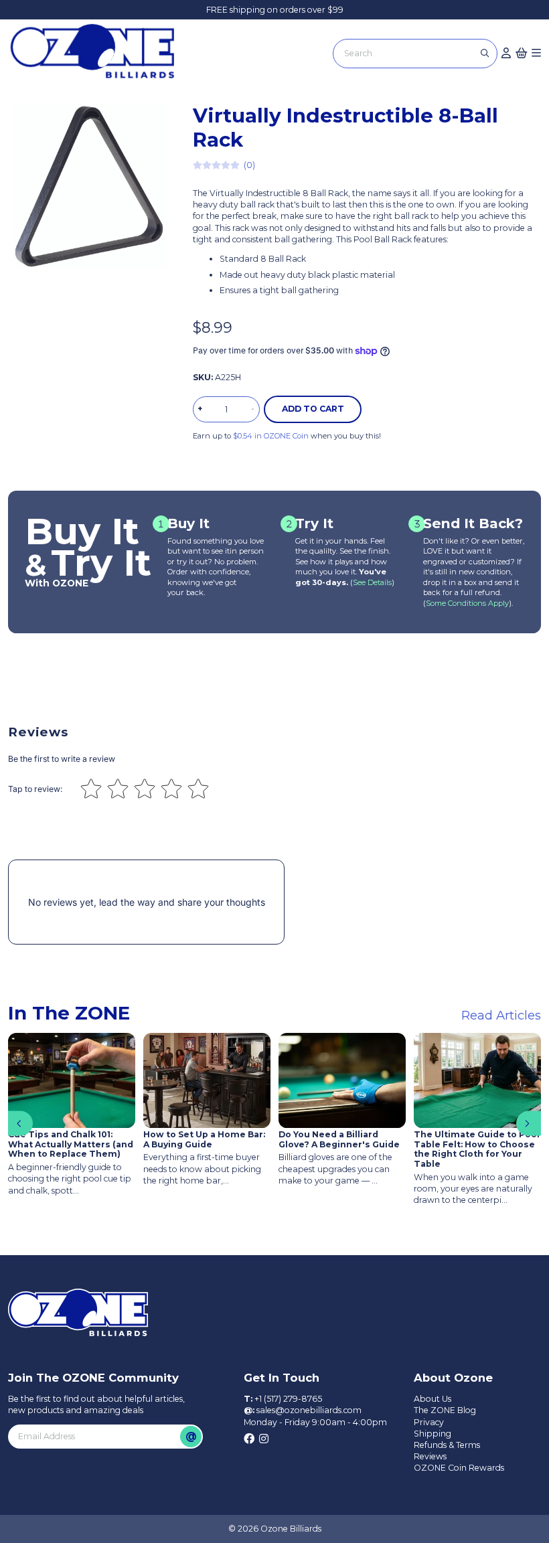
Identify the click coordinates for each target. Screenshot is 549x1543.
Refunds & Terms (447, 1445)
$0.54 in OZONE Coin (271, 435)
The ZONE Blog (445, 1410)
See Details (372, 582)
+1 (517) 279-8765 (288, 1399)
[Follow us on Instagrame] (263, 1439)
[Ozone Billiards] (96, 55)
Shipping (432, 1434)
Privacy (429, 1422)
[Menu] (536, 53)
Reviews (430, 1456)
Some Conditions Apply (467, 603)
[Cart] (522, 53)
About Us (432, 1399)
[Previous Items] (20, 1123)
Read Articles (501, 1015)
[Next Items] (528, 1123)
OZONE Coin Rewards (459, 1468)
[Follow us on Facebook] (249, 1439)
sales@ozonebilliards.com (309, 1410)
